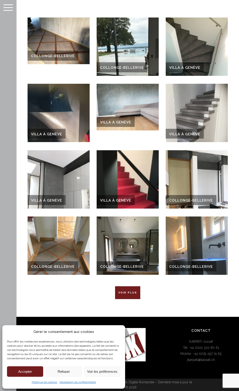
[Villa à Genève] (196, 46)
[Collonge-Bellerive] (58, 41)
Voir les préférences (102, 372)
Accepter (25, 372)
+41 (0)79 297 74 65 (207, 354)
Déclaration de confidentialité (78, 382)
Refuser (64, 372)
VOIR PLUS (127, 292)
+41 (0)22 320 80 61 (204, 347)
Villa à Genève (184, 68)
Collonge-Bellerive (53, 56)
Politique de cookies (44, 382)
